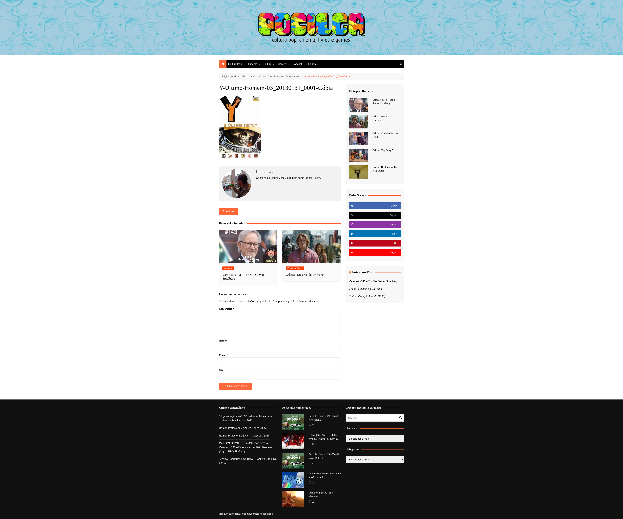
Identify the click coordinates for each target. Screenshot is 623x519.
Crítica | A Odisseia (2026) (255, 435)
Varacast (228, 268)
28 (313, 444)
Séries (312, 64)
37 (313, 425)
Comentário (226, 308)
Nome (223, 340)
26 (313, 482)
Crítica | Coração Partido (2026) (367, 296)
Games (282, 64)
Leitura (268, 64)
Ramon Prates (227, 428)
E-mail (223, 355)
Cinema (252, 64)
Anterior (230, 211)
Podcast (297, 64)
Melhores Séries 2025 (253, 428)
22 (313, 501)
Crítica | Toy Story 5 (383, 150)
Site (221, 370)
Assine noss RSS (362, 272)
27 (313, 463)
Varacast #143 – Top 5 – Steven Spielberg (373, 281)
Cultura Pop (235, 64)
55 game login (227, 416)
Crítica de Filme (294, 268)
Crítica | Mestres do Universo (305, 274)
